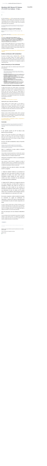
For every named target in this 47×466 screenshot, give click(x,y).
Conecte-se (2, 268)
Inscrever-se (5, 268)
